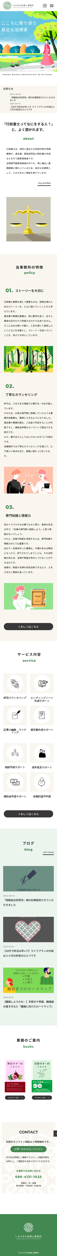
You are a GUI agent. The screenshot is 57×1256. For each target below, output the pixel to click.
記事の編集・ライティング (15, 731)
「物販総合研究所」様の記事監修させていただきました (32, 99)
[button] (52, 6)
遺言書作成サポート (42, 729)
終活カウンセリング (15, 697)
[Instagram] (45, 6)
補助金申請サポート (15, 796)
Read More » (8, 909)
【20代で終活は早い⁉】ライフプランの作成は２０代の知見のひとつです (32, 108)
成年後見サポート (42, 767)
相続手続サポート (15, 767)
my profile (44, 183)
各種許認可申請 (42, 796)
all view (48, 852)
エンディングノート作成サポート (42, 699)
